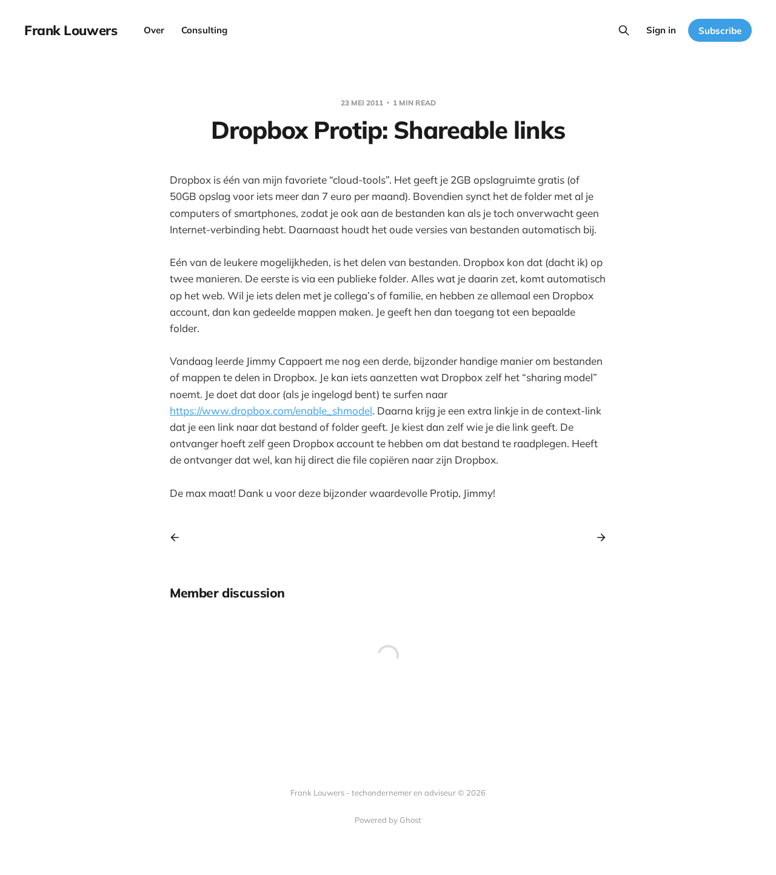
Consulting (204, 30)
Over (154, 30)
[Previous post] (179, 537)
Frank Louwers (70, 30)
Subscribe (719, 30)
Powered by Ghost (388, 820)
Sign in (661, 30)
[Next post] (597, 537)
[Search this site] (624, 30)
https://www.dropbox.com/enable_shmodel (271, 410)
